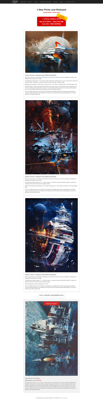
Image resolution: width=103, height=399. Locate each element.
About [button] (36, 1)
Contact (61, 1)
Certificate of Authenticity (45, 1)
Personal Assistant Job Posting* (70, 1)
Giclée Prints (23, 1)
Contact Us (61, 397)
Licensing (55, 1)
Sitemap (65, 397)
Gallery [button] (30, 1)
